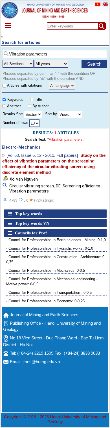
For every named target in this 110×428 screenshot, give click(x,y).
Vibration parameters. (29, 191)
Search (94, 64)
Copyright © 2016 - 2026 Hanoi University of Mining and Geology (55, 419)
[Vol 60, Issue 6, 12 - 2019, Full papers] (42, 155)
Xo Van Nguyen (24, 179)
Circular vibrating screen (31, 186)
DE (58, 186)
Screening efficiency (81, 186)
